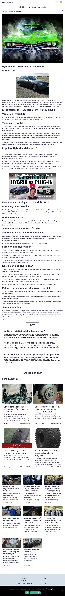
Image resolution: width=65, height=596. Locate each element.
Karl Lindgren (8, 467)
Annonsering (44, 581)
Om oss (44, 583)
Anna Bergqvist (39, 423)
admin (6, 423)
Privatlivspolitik (35, 592)
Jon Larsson (17, 11)
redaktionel (59, 11)
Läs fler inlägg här (32, 373)
